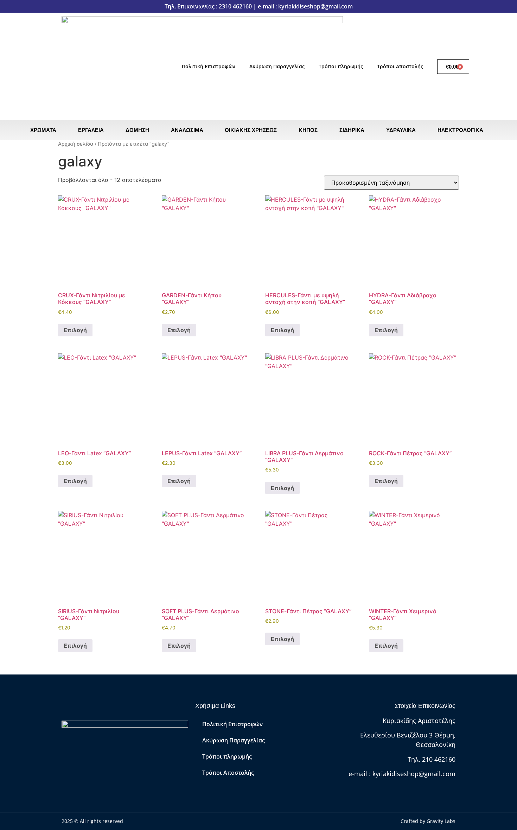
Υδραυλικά (401, 130)
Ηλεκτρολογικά (460, 130)
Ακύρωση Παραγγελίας (277, 66)
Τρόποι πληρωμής (341, 66)
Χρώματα (43, 130)
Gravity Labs (441, 821)
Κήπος (308, 130)
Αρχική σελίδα (75, 144)
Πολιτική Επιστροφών (208, 66)
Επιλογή (75, 330)
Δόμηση (137, 130)
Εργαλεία (91, 130)
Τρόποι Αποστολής (400, 66)
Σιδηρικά (351, 130)
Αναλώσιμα (187, 130)
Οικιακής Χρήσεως (251, 130)
